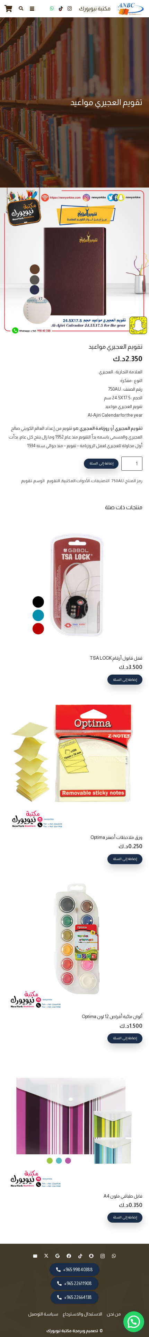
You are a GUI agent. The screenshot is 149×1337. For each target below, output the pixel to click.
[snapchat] (91, 1256)
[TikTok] (60, 8)
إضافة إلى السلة (101, 463)
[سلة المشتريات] (8, 8)
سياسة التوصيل (43, 1314)
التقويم (53, 480)
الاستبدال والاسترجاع (82, 1314)
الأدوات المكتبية (75, 480)
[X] (46, 1256)
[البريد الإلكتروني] (35, 1256)
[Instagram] (69, 8)
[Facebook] (69, 1256)
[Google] (57, 1256)
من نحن (114, 1314)
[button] (32, 9)
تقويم (26, 480)
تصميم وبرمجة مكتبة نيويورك (72, 1330)
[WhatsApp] (51, 8)
